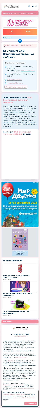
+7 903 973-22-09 (20, 334)
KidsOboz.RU (7, 322)
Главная (6, 45)
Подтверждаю (30, 403)
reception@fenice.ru (15, 83)
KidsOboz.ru (12, 360)
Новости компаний (12, 260)
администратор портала (20, 336)
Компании (14, 45)
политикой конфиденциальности (23, 388)
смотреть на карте (28, 71)
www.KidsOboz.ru (20, 357)
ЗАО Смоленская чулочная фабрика (17, 100)
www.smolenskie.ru (14, 79)
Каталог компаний (26, 45)
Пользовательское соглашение (13, 385)
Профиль (8, 38)
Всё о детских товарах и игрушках (13, 7)
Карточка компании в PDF (17, 87)
